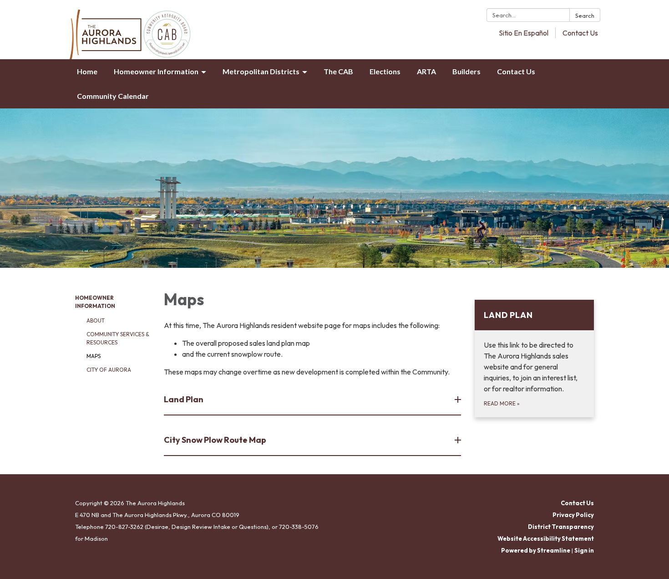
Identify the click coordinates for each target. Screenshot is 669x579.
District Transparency (561, 526)
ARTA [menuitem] (426, 71)
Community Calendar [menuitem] (113, 96)
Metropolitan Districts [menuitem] (261, 71)
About (95, 320)
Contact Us (580, 32)
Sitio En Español (523, 32)
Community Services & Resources (117, 338)
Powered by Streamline (535, 550)
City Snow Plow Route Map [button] (215, 440)
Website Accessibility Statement (545, 538)
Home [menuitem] (87, 71)
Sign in (584, 550)
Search (584, 15)
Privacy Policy (573, 514)
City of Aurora (108, 369)
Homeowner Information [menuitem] (156, 71)
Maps (93, 356)
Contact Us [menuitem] (516, 71)
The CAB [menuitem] (338, 71)
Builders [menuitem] (466, 71)
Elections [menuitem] (385, 71)
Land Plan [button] (183, 399)
